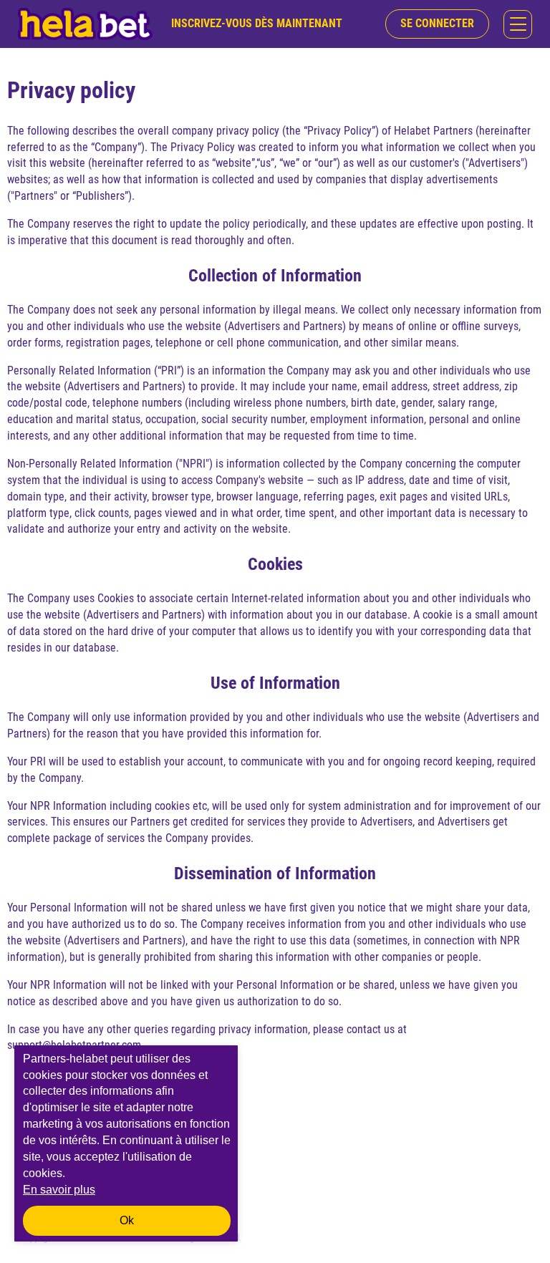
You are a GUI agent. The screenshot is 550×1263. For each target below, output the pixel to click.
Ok (127, 1220)
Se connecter (437, 23)
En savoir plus (59, 1190)
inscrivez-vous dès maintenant (256, 23)
